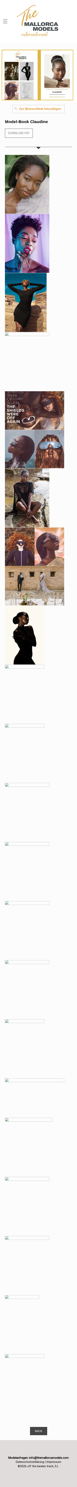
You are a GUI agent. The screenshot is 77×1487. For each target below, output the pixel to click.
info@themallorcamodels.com (49, 1458)
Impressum (53, 1462)
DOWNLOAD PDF (19, 133)
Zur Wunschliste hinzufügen (40, 109)
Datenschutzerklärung (30, 1462)
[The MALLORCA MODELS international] (38, 21)
